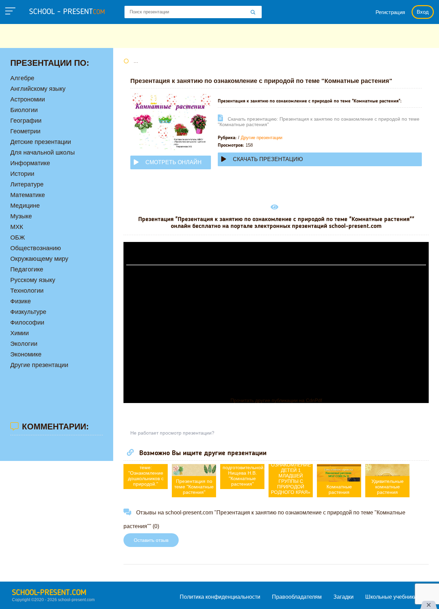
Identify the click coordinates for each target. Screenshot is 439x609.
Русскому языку (32, 280)
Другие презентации (261, 137)
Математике (27, 195)
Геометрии (25, 131)
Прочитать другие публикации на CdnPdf (276, 400)
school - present (67, 12)
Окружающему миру (39, 258)
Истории (22, 173)
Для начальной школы (42, 152)
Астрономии (27, 99)
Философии (27, 322)
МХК (16, 226)
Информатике (30, 163)
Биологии (24, 110)
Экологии (23, 343)
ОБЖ (17, 237)
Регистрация (390, 12)
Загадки (343, 597)
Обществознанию (35, 248)
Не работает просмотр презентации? (172, 433)
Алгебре (22, 78)
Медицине (25, 205)
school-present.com (49, 593)
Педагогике (26, 269)
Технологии (27, 290)
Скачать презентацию (268, 159)
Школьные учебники (391, 597)
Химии (19, 333)
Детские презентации (40, 141)
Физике (20, 301)
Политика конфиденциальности (220, 597)
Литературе (27, 184)
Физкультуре (28, 311)
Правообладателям (297, 597)
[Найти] (253, 13)
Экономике (25, 354)
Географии (25, 120)
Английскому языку (38, 88)
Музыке (21, 216)
